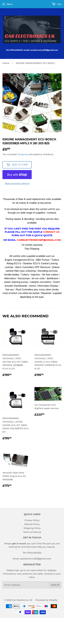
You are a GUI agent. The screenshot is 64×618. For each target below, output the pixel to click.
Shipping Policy (32, 528)
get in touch (19, 543)
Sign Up (55, 585)
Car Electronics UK (22, 600)
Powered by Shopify (46, 600)
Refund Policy (32, 524)
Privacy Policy (32, 520)
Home (5, 63)
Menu (10, 4)
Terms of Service (32, 532)
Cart (59, 4)
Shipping (23, 154)
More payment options (17, 183)
